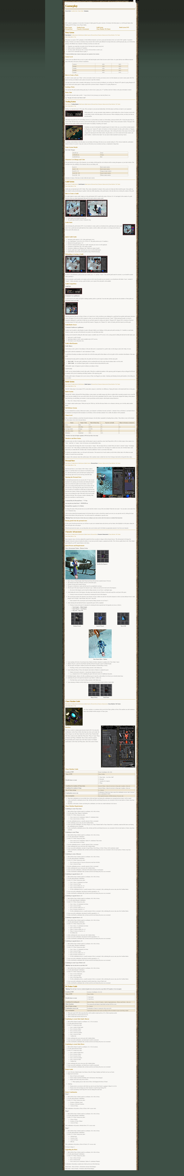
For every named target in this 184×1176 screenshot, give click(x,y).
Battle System (88, 35)
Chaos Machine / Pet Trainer (114, 35)
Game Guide (80, 11)
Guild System (81, 35)
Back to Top (73, 37)
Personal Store (94, 35)
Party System (68, 104)
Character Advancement (103, 35)
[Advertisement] (100, 17)
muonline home (74, 11)
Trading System (75, 35)
